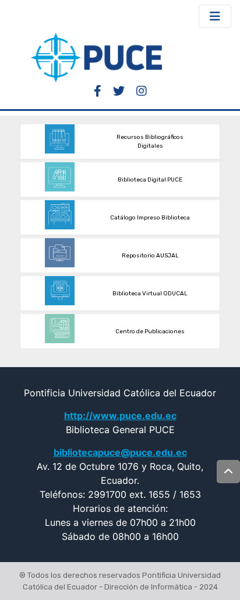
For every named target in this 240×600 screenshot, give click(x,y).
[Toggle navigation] (215, 16)
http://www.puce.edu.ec (120, 415)
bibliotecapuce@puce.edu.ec (120, 452)
